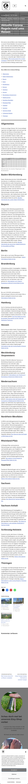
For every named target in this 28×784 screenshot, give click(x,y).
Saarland (5, 105)
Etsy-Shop (12, 726)
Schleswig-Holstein (7, 113)
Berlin (4, 81)
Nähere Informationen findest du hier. (10, 478)
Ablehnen (14, 774)
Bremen (5, 87)
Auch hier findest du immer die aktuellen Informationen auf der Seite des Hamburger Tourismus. (13, 318)
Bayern (4, 79)
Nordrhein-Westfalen (8, 100)
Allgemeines (6, 74)
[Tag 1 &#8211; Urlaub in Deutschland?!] (6, 601)
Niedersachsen (6, 97)
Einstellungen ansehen (14, 778)
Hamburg (5, 89)
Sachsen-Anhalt (7, 110)
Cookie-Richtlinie (11, 782)
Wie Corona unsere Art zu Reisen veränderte (18, 606)
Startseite (3, 18)
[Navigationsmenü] (14, 5)
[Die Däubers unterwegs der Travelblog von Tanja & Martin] (5, 5)
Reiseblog (9, 18)
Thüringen (5, 116)
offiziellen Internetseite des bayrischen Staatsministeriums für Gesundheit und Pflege (13, 244)
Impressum (18, 782)
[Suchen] (25, 5)
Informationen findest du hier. (8, 298)
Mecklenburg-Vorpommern (9, 95)
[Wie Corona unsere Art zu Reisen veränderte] (18, 601)
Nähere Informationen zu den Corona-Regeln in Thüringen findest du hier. (13, 580)
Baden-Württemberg (8, 76)
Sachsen (5, 108)
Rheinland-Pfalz (7, 102)
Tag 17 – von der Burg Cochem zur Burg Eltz (5, 621)
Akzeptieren (14, 770)
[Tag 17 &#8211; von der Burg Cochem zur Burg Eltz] (6, 616)
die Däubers (6, 15)
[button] (25, 752)
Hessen (5, 92)
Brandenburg (6, 84)
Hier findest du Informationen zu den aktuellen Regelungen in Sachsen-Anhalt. (13, 523)
